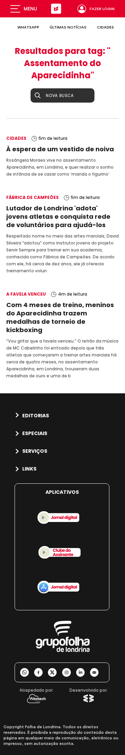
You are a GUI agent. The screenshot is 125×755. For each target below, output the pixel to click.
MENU (30, 8)
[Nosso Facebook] (41, 672)
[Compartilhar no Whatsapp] (27, 672)
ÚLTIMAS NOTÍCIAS (68, 27)
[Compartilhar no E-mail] (97, 672)
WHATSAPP (28, 27)
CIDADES (105, 27)
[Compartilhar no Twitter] (55, 672)
